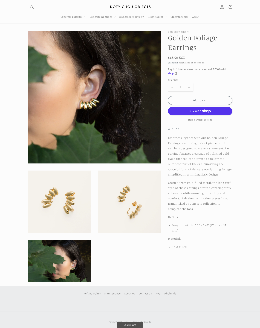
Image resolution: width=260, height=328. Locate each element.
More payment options (200, 120)
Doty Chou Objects (123, 322)
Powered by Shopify (142, 322)
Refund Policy (92, 293)
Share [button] (175, 128)
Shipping (173, 63)
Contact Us (145, 293)
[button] (32, 7)
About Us (129, 293)
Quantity (173, 80)
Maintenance (112, 293)
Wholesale (170, 293)
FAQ (157, 293)
